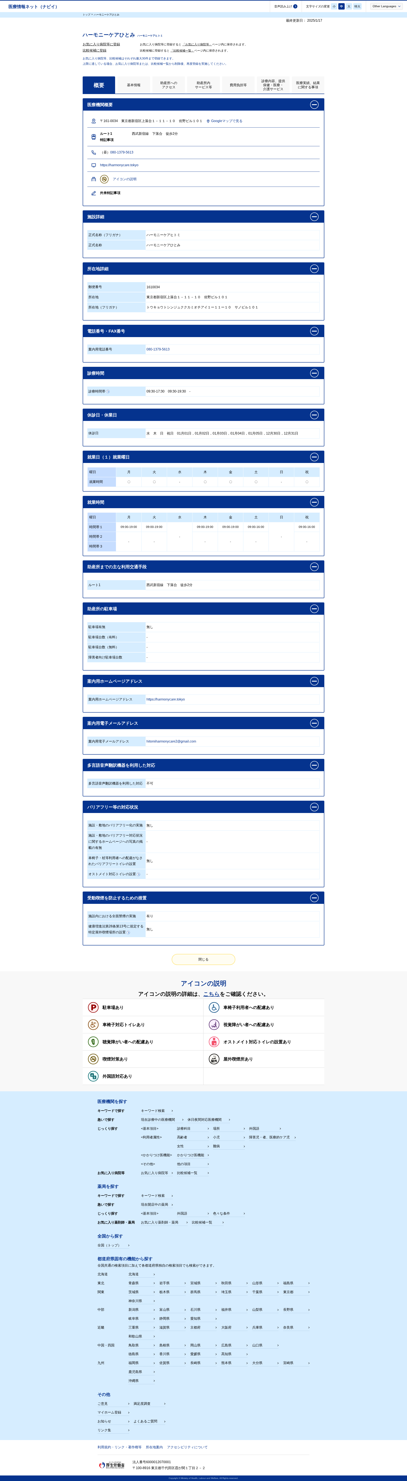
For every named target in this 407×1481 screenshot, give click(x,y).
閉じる (203, 959)
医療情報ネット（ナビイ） (33, 6)
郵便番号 (95, 287)
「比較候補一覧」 (182, 50)
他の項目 (184, 1164)
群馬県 (195, 1292)
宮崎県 (288, 1363)
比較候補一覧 (187, 1173)
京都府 (195, 1327)
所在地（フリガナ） (103, 307)
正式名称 (95, 245)
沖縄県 (133, 1381)
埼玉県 (226, 1292)
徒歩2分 (186, 585)
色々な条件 (221, 1213)
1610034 (153, 287)
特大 (357, 6)
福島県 (288, 1283)
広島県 (226, 1345)
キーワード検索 (153, 1111)
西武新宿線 (154, 585)
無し (149, 627)
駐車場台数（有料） (103, 637)
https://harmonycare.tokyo (119, 165)
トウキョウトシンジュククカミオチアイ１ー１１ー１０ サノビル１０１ (202, 307)
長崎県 (195, 1363)
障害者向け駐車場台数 (105, 657)
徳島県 (133, 1354)
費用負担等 (238, 85)
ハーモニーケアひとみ (163, 245)
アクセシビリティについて (187, 1447)
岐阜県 (133, 1318)
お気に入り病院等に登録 (101, 44)
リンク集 (104, 1430)
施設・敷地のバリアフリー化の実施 (115, 825)
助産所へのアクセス (168, 85)
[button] (386, 6)
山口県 (257, 1345)
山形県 (257, 1283)
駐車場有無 (96, 627)
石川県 (195, 1309)
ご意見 (103, 1403)
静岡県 (164, 1318)
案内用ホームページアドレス (110, 699)
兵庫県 (257, 1327)
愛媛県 (195, 1354)
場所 (216, 1128)
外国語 (254, 1128)
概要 (99, 85)
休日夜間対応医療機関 (205, 1119)
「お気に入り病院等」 (197, 44)
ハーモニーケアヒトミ (163, 235)
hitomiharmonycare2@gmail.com (171, 741)
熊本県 (226, 1363)
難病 (216, 1146)
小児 (216, 1137)
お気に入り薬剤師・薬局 (159, 1222)
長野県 (288, 1309)
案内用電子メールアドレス (108, 741)
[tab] (99, 85)
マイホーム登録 (109, 1412)
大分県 (257, 1363)
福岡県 (133, 1363)
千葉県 (257, 1292)
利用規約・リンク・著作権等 (120, 1447)
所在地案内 (154, 1447)
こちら (211, 994)
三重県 (133, 1327)
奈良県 (288, 1327)
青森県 (133, 1283)
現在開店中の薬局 (154, 1204)
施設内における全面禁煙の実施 (112, 916)
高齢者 (182, 1137)
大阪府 (226, 1327)
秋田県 (226, 1283)
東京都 (288, 1292)
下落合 (172, 585)
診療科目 (184, 1128)
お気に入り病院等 (154, 1173)
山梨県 (257, 1309)
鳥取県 (133, 1345)
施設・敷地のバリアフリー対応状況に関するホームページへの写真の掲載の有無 (115, 842)
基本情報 (134, 85)
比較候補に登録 (94, 50)
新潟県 (133, 1309)
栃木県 (164, 1292)
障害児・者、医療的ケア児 (269, 1137)
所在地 (93, 297)
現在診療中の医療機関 (158, 1119)
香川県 (164, 1354)
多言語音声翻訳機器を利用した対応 (115, 783)
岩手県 (164, 1283)
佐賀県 (164, 1363)
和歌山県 (135, 1336)
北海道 (133, 1274)
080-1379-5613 (121, 152)
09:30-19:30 (177, 391)
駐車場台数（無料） (103, 647)
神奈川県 (135, 1301)
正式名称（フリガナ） (105, 235)
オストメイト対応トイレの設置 (112, 874)
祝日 (170, 433)
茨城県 (133, 1292)
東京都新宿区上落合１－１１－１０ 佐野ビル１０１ (187, 297)
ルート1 (94, 585)
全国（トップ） (109, 1245)
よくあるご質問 (145, 1421)
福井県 (226, 1309)
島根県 (164, 1345)
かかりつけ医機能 (190, 1155)
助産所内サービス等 (203, 85)
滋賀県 (164, 1327)
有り (149, 916)
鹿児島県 (135, 1372)
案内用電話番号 (100, 349)
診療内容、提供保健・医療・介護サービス (273, 85)
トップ (86, 14)
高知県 (226, 1354)
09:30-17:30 (155, 391)
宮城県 (195, 1283)
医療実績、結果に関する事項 (308, 85)
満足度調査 (142, 1403)
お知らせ (104, 1421)
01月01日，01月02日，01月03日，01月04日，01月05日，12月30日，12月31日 (237, 433)
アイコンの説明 (125, 179)
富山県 (164, 1309)
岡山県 (195, 1345)
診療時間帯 (96, 391)
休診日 (93, 433)
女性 (180, 1146)
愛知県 (195, 1318)
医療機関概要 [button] (100, 104)
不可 (149, 783)
